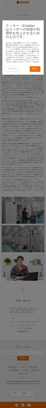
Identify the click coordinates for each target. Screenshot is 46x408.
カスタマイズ (12, 69)
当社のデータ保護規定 (32, 62)
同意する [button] (35, 69)
